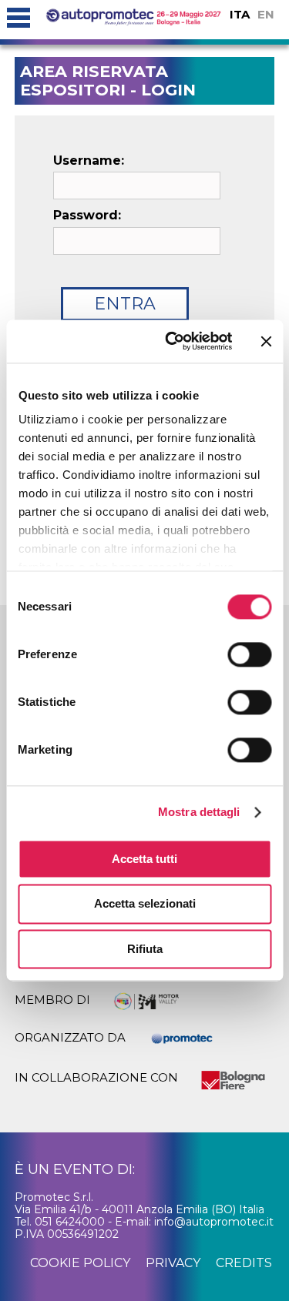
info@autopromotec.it (214, 1222)
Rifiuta (145, 948)
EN (265, 14)
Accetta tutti (144, 858)
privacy (173, 1263)
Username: (88, 161)
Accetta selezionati (145, 904)
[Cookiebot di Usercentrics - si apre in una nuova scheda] (172, 341)
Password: (87, 215)
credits (244, 1263)
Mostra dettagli (199, 811)
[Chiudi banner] (265, 341)
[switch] (249, 654)
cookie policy (80, 1263)
